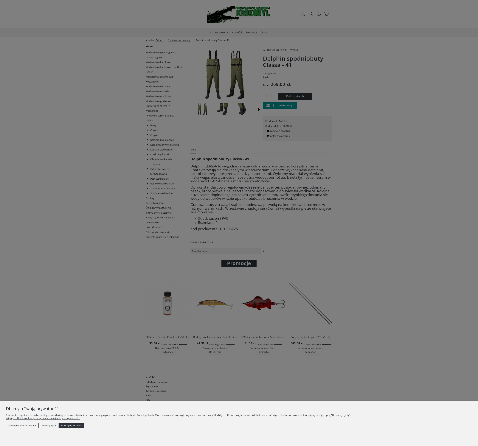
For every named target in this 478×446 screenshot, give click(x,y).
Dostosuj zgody (48, 425)
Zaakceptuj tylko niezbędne (22, 425)
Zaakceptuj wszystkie (71, 425)
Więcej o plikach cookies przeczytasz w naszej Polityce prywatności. (43, 418)
